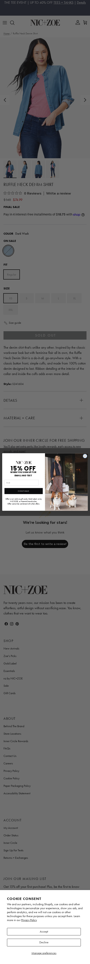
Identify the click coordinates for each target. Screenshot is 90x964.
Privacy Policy (29, 920)
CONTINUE (23, 491)
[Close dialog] (85, 456)
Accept (44, 931)
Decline (43, 942)
